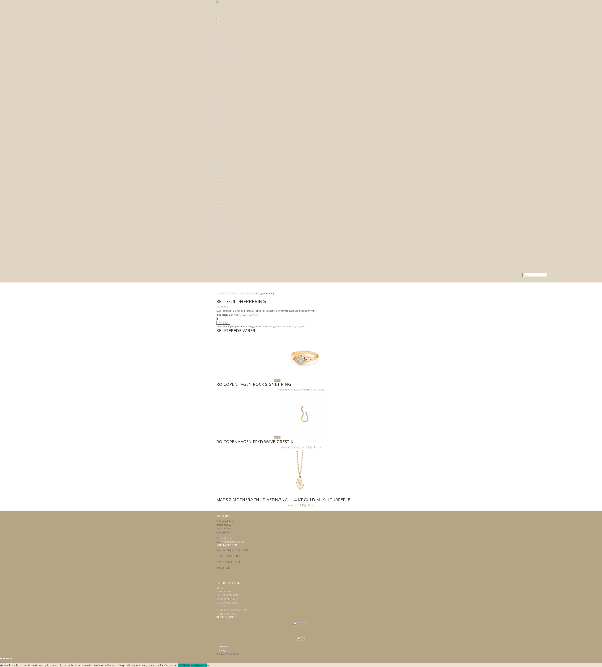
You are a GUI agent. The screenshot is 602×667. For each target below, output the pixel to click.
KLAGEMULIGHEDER (227, 602)
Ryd (256, 314)
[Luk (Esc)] (10, 658)
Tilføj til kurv (223, 322)
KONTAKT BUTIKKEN (314, 389)
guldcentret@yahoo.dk (233, 541)
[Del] (7, 658)
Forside (220, 293)
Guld (261, 326)
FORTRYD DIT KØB (226, 613)
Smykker (301, 326)
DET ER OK (184, 665)
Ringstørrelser (225, 314)
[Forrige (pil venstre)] (1, 662)
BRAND (230, 293)
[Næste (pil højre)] (4, 662)
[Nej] (208, 665)
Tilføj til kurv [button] (313, 447)
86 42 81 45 (226, 538)
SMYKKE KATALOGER (227, 595)
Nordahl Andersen (245, 293)
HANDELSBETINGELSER (228, 598)
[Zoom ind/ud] (1, 658)
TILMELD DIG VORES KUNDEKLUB (234, 610)
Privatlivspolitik (198, 665)
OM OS (220, 587)
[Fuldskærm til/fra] (4, 658)
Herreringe (270, 326)
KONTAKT (221, 606)
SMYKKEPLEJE (223, 591)
